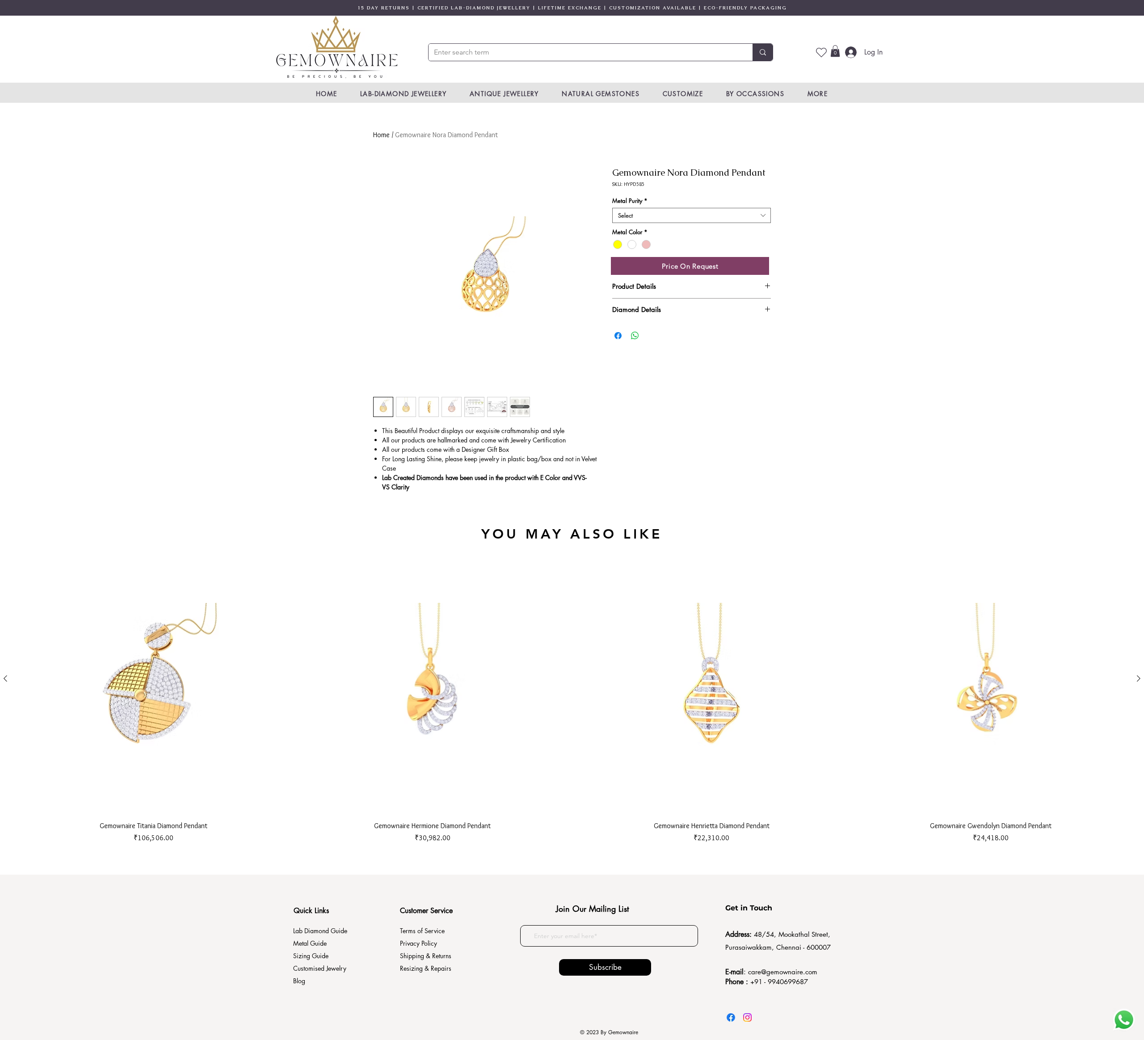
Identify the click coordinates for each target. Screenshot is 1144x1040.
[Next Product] (1138, 678)
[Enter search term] (763, 52)
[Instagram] (747, 1017)
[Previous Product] (5, 678)
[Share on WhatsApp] (635, 335)
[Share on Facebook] (618, 335)
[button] (835, 51)
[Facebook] (730, 1017)
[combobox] (691, 215)
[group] (572, 693)
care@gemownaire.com (782, 972)
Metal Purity (630, 200)
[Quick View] (153, 678)
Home (381, 135)
